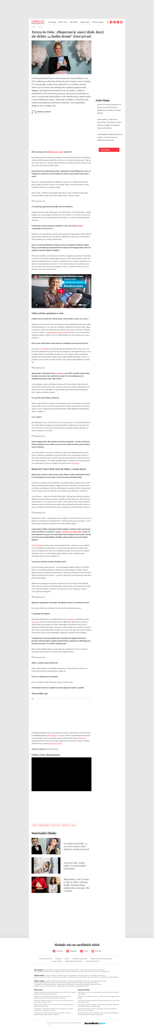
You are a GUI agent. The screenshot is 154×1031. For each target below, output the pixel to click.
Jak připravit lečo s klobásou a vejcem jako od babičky (73, 984)
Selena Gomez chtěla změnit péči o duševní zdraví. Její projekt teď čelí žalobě (98, 997)
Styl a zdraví (74, 22)
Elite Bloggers (45, 349)
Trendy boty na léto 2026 (58, 977)
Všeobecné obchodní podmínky (101, 959)
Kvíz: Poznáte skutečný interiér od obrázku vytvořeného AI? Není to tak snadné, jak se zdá (99, 1001)
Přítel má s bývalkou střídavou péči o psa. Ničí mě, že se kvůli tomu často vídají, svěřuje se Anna (54, 1001)
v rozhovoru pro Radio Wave (71, 532)
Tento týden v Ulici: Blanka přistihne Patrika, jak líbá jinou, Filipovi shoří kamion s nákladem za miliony (53, 1009)
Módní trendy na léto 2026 (42, 977)
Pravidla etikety (48, 970)
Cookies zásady (57, 961)
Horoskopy (52, 22)
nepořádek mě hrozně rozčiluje (57, 332)
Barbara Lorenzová (44, 112)
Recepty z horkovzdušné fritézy (79, 986)
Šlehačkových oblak (55, 152)
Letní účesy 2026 (92, 977)
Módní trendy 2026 (77, 971)
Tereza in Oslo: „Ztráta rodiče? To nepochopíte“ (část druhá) (75, 865)
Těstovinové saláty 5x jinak (79, 982)
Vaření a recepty (97, 22)
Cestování (101, 970)
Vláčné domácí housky (63, 982)
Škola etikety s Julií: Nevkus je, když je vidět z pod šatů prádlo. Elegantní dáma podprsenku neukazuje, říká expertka (76, 885)
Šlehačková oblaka (55, 743)
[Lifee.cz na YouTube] (121, 23)
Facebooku (35, 622)
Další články (105, 150)
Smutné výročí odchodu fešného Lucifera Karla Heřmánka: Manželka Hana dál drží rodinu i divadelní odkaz (98, 1005)
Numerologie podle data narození (44, 971)
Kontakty (58, 959)
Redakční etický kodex (80, 959)
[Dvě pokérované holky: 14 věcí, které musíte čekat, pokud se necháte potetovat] (46, 854)
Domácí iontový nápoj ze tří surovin (79, 981)
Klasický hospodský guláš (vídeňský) (44, 982)
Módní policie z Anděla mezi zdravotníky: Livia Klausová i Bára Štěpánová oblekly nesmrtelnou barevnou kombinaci (52, 997)
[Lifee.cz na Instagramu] (114, 23)
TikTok (85, 951)
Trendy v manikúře (50, 975)
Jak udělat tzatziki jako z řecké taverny (56, 981)
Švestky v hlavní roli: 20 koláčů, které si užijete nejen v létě (51, 986)
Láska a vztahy (85, 22)
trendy (73, 825)
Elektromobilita (113, 977)
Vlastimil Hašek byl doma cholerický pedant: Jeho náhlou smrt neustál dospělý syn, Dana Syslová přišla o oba (55, 993)
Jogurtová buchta (96, 984)
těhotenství (75, 463)
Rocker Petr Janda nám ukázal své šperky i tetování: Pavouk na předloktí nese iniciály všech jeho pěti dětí (52, 1013)
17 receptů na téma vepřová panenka (45, 984)
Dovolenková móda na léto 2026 (76, 977)
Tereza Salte (65, 825)
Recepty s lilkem (93, 982)
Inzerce (67, 959)
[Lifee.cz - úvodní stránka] (38, 22)
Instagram (73, 951)
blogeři (34, 825)
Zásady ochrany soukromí (73, 961)
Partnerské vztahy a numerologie (87, 975)
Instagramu (72, 619)
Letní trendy (96, 971)
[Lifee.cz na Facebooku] (111, 23)
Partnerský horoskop (73, 970)
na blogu (79, 226)
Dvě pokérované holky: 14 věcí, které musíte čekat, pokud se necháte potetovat (76, 846)
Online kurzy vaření (45, 959)
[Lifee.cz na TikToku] (118, 23)
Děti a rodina (62, 22)
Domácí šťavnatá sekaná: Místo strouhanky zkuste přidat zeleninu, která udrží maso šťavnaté (97, 1009)
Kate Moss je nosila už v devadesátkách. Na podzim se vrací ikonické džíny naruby (98, 993)
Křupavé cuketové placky (98, 981)
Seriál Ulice (101, 975)
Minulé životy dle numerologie (67, 975)
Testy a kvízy (84, 970)
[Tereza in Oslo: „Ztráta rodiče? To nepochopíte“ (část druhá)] (46, 873)
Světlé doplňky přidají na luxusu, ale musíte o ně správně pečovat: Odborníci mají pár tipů (110, 137)
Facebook (59, 951)
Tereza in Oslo (81, 738)
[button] (107, 21)
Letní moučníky (103, 977)
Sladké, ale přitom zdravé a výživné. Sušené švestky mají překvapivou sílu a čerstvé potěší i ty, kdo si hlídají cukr (98, 1013)
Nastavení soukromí (92, 961)
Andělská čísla (93, 970)
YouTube (98, 951)
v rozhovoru (60, 373)
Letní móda (87, 971)
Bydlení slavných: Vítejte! (63, 971)
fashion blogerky (38, 545)
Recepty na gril (105, 971)
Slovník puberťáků (59, 970)
